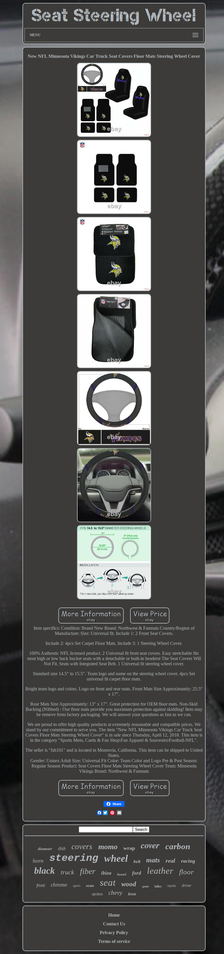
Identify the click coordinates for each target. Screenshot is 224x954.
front (40, 885)
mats (153, 860)
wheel (116, 858)
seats (90, 885)
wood (128, 884)
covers (81, 846)
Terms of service (114, 941)
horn (38, 861)
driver (186, 885)
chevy (115, 892)
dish (62, 848)
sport (76, 886)
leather (160, 871)
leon (132, 894)
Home (114, 915)
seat (108, 882)
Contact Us (114, 923)
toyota (171, 886)
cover (150, 845)
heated (121, 874)
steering (73, 858)
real (170, 860)
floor (186, 872)
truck (67, 872)
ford (136, 873)
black (44, 870)
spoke (145, 886)
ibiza (106, 873)
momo (108, 846)
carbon (177, 846)
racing (188, 861)
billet (158, 886)
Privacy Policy (114, 932)
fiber (87, 871)
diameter (45, 849)
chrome (59, 885)
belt (137, 861)
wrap (129, 848)
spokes (97, 894)
